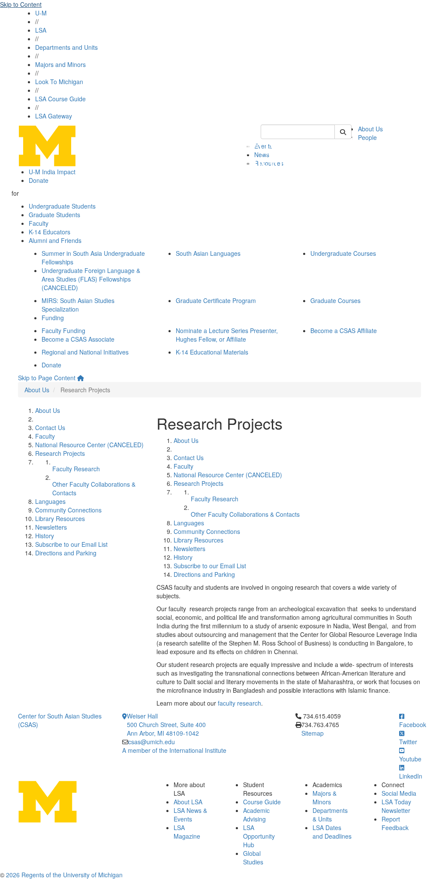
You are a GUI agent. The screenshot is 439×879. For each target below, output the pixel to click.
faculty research (239, 703)
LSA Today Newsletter (396, 806)
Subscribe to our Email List (71, 544)
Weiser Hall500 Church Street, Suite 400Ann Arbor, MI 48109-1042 (166, 724)
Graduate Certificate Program (216, 300)
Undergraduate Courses (343, 253)
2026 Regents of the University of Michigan (64, 874)
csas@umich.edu (151, 741)
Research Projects (60, 453)
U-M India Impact (52, 171)
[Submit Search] (343, 131)
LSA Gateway (53, 116)
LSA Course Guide (60, 98)
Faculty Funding (63, 330)
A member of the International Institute (174, 750)
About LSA (188, 801)
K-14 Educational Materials (212, 352)
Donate (38, 180)
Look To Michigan (59, 81)
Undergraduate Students (62, 206)
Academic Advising (256, 814)
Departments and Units (66, 47)
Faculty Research (76, 468)
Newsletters (51, 527)
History (44, 535)
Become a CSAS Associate (78, 339)
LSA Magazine (187, 831)
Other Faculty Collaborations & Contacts (245, 514)
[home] (80, 377)
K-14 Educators (49, 231)
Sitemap (312, 733)
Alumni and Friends (55, 240)
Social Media (399, 793)
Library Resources (60, 518)
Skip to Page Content (46, 377)
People (367, 137)
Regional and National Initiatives (85, 352)
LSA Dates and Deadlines (332, 831)
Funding (53, 317)
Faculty (38, 223)
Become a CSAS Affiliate (343, 330)
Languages (50, 501)
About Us (370, 128)
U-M (41, 13)
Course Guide (262, 801)
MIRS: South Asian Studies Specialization (78, 304)
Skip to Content (21, 4)
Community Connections (68, 510)
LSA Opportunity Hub (259, 836)
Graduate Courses (335, 300)
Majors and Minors (60, 64)
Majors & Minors (325, 797)
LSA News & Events (190, 814)
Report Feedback (395, 823)
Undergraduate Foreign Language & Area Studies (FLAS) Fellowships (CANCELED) (91, 279)
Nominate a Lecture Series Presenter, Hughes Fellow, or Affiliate (227, 334)
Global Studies (253, 857)
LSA (40, 30)
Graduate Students (54, 214)
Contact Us (50, 427)
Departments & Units (330, 814)
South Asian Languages (208, 253)
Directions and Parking (65, 553)
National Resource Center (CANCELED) (89, 444)
